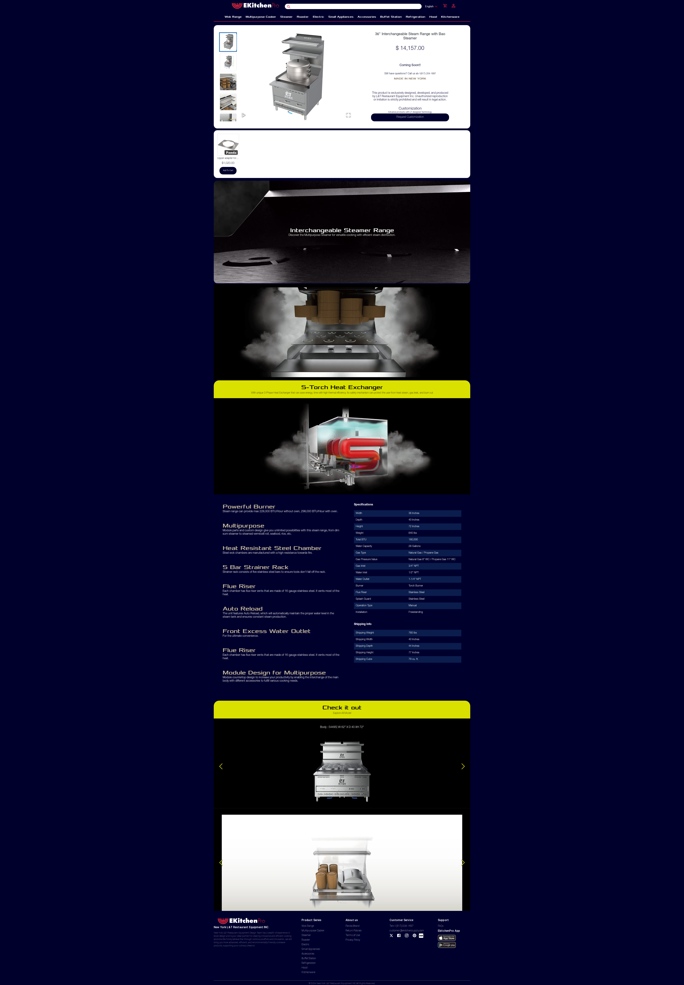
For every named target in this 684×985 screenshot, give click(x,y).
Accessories (308, 953)
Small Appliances (311, 949)
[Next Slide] (463, 766)
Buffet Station (309, 958)
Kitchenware (308, 972)
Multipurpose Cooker (313, 930)
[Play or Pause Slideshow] (244, 115)
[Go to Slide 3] (228, 82)
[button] (296, 76)
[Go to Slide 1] (228, 42)
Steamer (306, 935)
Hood (304, 967)
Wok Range (308, 925)
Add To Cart (228, 171)
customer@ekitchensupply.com (407, 930)
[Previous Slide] (221, 766)
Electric (305, 944)
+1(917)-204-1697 (427, 74)
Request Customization (410, 117)
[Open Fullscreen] (348, 115)
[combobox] (432, 6)
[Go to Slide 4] (228, 102)
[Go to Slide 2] (228, 62)
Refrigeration (309, 962)
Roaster (306, 939)
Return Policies (354, 930)
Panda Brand (352, 925)
